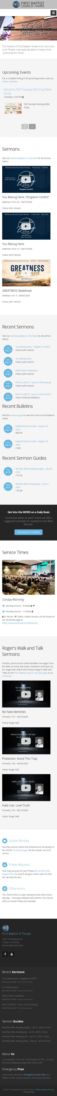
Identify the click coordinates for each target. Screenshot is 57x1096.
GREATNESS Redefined (26, 370)
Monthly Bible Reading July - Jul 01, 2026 (21, 1032)
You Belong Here (23, 358)
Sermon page (16, 415)
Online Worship (19, 841)
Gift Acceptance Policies (44, 1089)
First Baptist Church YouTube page (30, 672)
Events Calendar (9, 81)
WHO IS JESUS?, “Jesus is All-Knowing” (33, 382)
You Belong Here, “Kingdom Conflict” (32, 346)
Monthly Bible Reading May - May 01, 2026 (22, 1041)
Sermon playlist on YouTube (23, 158)
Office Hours (17, 888)
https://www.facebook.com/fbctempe (20, 623)
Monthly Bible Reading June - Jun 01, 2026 (22, 1036)
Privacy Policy (29, 1092)
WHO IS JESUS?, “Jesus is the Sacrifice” (33, 394)
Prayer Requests (19, 865)
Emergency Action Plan (34, 1074)
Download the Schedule (28, 532)
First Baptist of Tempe (16, 933)
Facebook (7, 676)
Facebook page (20, 850)
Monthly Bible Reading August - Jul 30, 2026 (22, 1027)
